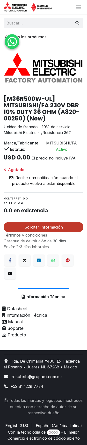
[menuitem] (16, 425)
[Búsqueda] (77, 23)
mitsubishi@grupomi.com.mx (36, 376)
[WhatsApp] (53, 260)
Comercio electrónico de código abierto (43, 438)
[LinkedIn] (39, 260)
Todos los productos (27, 36)
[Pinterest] (67, 260)
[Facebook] (10, 260)
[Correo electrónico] (10, 273)
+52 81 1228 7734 (26, 386)
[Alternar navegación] (78, 7)
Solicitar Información (43, 227)
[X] (24, 260)
